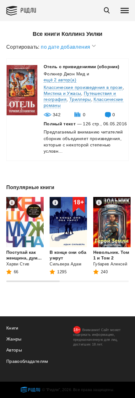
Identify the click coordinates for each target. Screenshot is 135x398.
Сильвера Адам (65, 264)
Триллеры (80, 99)
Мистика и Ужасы (62, 93)
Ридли (28, 10)
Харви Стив (18, 264)
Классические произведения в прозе (83, 87)
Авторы (14, 349)
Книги (12, 327)
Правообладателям (27, 361)
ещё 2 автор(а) (60, 79)
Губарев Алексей (110, 264)
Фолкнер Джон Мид (64, 73)
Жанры (14, 338)
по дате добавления (66, 47)
